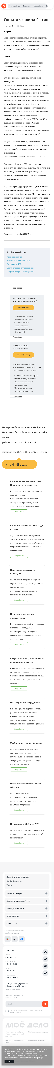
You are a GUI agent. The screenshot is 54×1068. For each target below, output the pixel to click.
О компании (12, 923)
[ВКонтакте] (45, 966)
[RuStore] (22, 939)
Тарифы (9, 885)
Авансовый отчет (14, 257)
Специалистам (13, 916)
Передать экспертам (15, 893)
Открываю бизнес (14, 6)
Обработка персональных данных (38, 1032)
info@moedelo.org (12, 977)
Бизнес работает (38, 6)
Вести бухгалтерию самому (18, 877)
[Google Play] (8, 939)
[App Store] (15, 939)
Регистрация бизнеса (15, 908)
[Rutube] (45, 973)
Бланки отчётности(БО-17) (18, 260)
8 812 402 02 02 (11, 964)
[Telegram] (45, 959)
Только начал (27, 6)
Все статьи (17, 288)
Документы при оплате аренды (20, 268)
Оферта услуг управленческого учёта (15, 1041)
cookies (25, 1049)
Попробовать (19, 511)
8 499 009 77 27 (11, 957)
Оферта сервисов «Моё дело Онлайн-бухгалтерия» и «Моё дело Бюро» (15, 1034)
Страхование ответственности (37, 1040)
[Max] (45, 952)
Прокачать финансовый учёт (18, 901)
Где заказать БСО (14, 264)
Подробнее (17, 337)
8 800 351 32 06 (11, 971)
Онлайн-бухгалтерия (14, 881)
